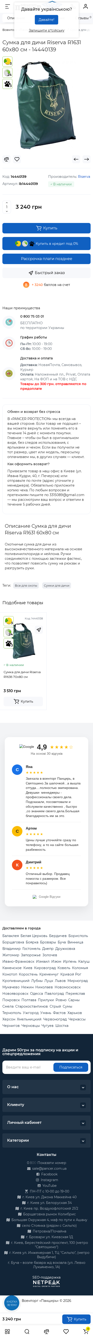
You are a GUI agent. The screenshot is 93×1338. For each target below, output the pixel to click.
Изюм (56, 961)
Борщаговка (13, 942)
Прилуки (46, 1000)
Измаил (43, 961)
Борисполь (78, 936)
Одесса (36, 993)
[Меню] (7, 6)
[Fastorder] (39, 630)
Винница (75, 942)
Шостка (61, 1026)
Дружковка (65, 949)
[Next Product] (87, 159)
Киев (27, 968)
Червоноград (55, 1019)
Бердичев (58, 936)
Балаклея (10, 936)
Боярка (32, 942)
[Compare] (6, 159)
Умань (45, 1013)
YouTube (49, 1185)
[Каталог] (7, 1332)
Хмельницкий (29, 1019)
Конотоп (9, 974)
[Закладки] (66, 1332)
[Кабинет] (86, 6)
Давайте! (46, 20)
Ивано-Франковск (18, 961)
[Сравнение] (46, 1332)
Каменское (12, 968)
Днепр (48, 949)
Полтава (28, 1000)
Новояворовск (15, 993)
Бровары (48, 942)
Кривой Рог (70, 974)
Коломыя (80, 968)
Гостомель (31, 949)
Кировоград (45, 968)
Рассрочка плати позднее (46, 258)
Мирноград (77, 981)
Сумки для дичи (56, 585)
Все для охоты (26, 585)
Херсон (8, 1019)
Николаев (44, 987)
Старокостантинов (31, 1006)
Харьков (74, 1013)
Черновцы (30, 1026)
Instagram (49, 1180)
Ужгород (31, 1013)
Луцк (48, 981)
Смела (8, 1006)
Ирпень (70, 961)
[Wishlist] (17, 159)
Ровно (61, 1000)
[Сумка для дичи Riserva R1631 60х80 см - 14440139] (46, 105)
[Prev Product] (76, 159)
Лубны (37, 981)
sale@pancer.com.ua (49, 1168)
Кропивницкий (16, 981)
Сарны (74, 1000)
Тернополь (11, 1013)
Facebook (48, 1174)
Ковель (63, 968)
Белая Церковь (34, 936)
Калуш (84, 961)
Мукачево (11, 987)
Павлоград (54, 993)
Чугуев (47, 1026)
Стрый (55, 1006)
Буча (62, 942)
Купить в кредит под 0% (56, 244)
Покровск (11, 1000)
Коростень (28, 974)
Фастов (59, 1013)
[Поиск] (27, 1332)
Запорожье (31, 955)
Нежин (27, 987)
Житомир (10, 955)
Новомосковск (68, 987)
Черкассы (77, 1019)
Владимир (11, 949)
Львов (60, 981)
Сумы (67, 1006)
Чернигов (11, 1026)
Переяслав (75, 993)
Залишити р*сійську (46, 30)
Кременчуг (49, 974)
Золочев (49, 955)
